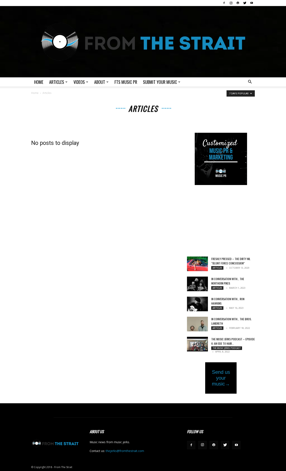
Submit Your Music (160, 82)
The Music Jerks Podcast (227, 348)
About (99, 82)
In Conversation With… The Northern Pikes (227, 281)
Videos (79, 82)
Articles (56, 82)
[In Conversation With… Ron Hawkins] (197, 304)
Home (38, 82)
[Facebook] (224, 3)
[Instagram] (231, 3)
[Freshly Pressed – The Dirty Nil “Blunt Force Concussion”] (197, 264)
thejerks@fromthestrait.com (125, 451)
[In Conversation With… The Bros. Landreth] (197, 324)
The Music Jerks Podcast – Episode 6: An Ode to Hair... (233, 341)
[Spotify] (238, 3)
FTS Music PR (126, 82)
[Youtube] (252, 3)
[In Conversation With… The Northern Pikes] (197, 284)
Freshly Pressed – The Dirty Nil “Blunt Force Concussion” (230, 261)
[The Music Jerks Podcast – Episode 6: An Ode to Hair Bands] (197, 344)
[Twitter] (245, 3)
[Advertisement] (220, 221)
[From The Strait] (143, 41)
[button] (250, 82)
